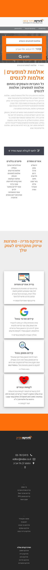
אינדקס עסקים (24, 528)
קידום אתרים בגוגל (30, 29)
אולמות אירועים (14, 170)
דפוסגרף (24, 522)
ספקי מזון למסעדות (27, 396)
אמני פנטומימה (14, 192)
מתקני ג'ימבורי (28, 394)
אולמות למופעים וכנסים (26, 65)
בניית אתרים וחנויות (24, 490)
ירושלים (34, 165)
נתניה (34, 189)
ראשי (42, 65)
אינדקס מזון (24, 557)
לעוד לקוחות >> (24, 403)
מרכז (34, 170)
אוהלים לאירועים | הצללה (14, 166)
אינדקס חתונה (24, 550)
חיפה (34, 178)
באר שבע (34, 181)
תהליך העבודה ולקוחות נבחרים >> (24, 335)
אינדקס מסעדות (24, 563)
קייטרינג (18, 394)
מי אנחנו (24, 487)
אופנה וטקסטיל (24, 519)
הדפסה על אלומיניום (26, 399)
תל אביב (34, 176)
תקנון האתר (24, 499)
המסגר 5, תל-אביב (22, 463)
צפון (34, 168)
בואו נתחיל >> (24, 369)
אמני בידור (14, 184)
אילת (34, 184)
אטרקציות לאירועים (14, 181)
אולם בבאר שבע (13, 396)
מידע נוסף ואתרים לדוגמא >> (24, 300)
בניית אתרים (42, 29)
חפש (25, 56)
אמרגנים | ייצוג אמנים (14, 195)
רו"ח (15, 399)
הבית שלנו (39, 394)
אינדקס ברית (24, 554)
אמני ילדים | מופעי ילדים (14, 188)
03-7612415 (22, 455)
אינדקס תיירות (24, 560)
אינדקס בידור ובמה (24, 531)
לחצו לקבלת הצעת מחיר (23, 151)
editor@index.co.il (23, 459)
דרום (34, 173)
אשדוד (34, 186)
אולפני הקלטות (14, 178)
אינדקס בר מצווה (24, 525)
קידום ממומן (18, 29)
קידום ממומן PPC (24, 496)
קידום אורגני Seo (24, 493)
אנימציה (14, 197)
